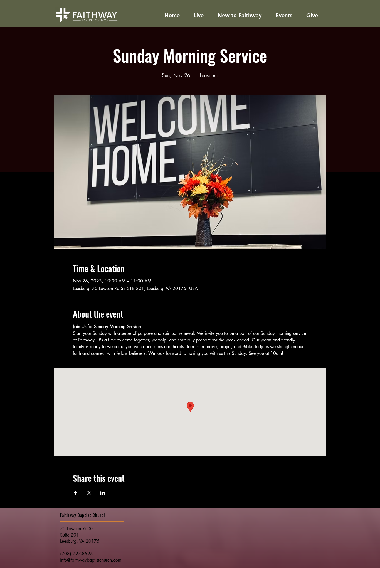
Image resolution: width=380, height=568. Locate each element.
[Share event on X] (89, 493)
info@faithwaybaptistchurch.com (90, 560)
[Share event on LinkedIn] (102, 493)
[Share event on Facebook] (75, 493)
